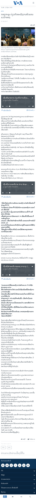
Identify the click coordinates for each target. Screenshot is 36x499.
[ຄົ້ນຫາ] (30, 496)
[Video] (13, 496)
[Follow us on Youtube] (7, 465)
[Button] (32, 25)
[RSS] (19, 465)
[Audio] (21, 496)
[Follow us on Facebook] (3, 465)
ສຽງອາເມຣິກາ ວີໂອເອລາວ (11, 100)
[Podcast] (24, 465)
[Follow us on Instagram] (11, 465)
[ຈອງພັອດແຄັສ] (28, 465)
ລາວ (2, 11)
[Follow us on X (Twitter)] (15, 465)
